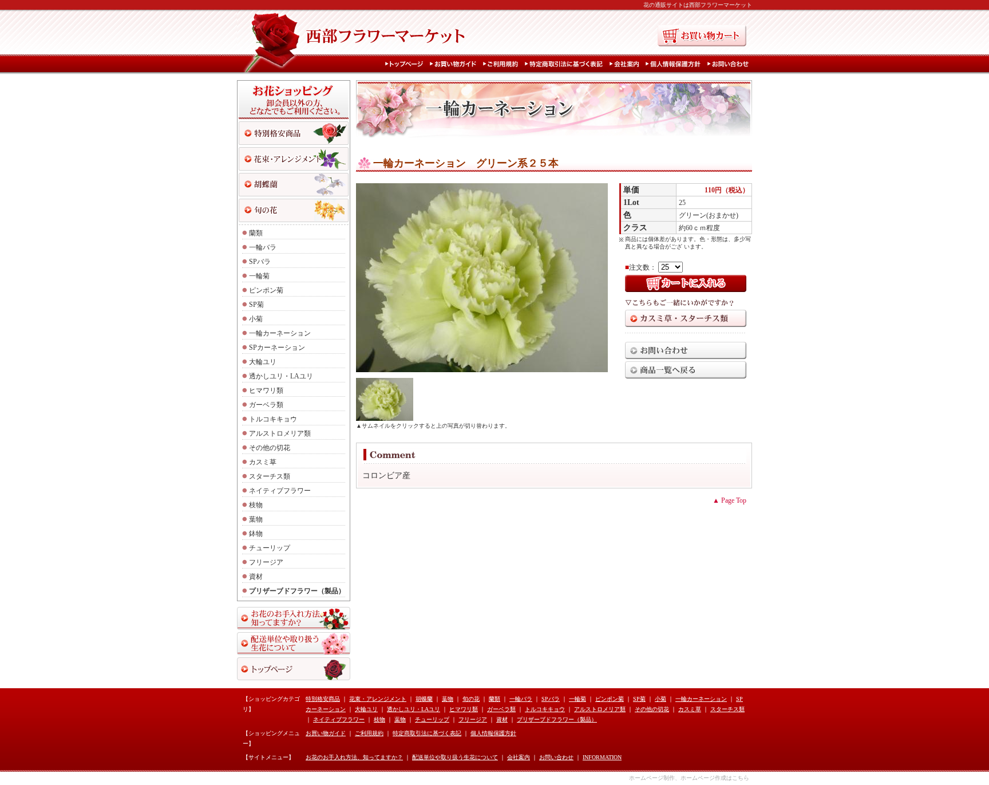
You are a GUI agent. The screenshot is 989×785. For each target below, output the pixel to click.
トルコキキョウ (273, 419)
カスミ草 (262, 462)
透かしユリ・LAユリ (281, 376)
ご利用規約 (503, 64)
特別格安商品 (294, 133)
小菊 (256, 319)
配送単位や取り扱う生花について (293, 643)
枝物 (256, 505)
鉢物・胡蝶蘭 (294, 184)
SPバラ (260, 262)
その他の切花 (269, 448)
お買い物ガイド (455, 64)
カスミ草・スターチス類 (685, 318)
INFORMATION (602, 757)
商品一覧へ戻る (685, 369)
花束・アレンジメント (294, 159)
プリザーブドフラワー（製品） (297, 591)
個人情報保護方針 (675, 64)
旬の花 (294, 210)
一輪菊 (259, 276)
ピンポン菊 (266, 290)
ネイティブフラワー (280, 491)
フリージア (266, 562)
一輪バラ (262, 247)
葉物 (256, 519)
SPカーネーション (277, 348)
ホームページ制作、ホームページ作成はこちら (689, 778)
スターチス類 (269, 476)
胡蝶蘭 (424, 699)
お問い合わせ (729, 64)
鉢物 (256, 534)
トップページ (406, 64)
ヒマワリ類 (266, 390)
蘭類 (256, 233)
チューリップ (269, 548)
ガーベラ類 (266, 405)
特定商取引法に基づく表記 (566, 64)
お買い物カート (702, 35)
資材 (256, 577)
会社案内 (626, 64)
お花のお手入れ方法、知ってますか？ (293, 618)
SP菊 (256, 305)
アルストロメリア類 (280, 433)
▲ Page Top (729, 500)
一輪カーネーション (280, 333)
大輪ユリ (262, 362)
